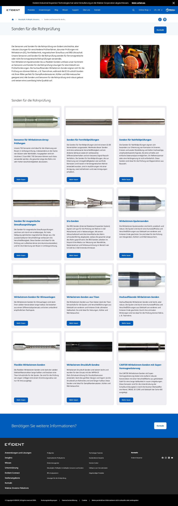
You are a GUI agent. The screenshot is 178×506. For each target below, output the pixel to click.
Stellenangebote (12, 478)
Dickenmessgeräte (53, 463)
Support (75, 10)
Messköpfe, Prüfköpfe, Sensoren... (29, 19)
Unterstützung (11, 467)
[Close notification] (173, 3)
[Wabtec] (170, 10)
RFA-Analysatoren (52, 473)
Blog (56, 10)
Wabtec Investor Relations (17, 488)
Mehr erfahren (138, 3)
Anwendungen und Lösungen (18, 452)
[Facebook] (163, 458)
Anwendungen (44, 10)
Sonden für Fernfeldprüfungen (83, 139)
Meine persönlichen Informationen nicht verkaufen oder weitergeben (115, 500)
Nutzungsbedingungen (49, 500)
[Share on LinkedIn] (164, 19)
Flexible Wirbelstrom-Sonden (29, 364)
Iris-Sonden (73, 221)
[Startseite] (13, 19)
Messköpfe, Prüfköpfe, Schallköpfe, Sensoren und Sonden (65, 468)
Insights (8, 457)
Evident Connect (12, 473)
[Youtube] (172, 458)
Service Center (93, 463)
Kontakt (97, 10)
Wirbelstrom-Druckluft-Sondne (83, 364)
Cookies (84, 500)
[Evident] (13, 10)
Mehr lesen (21, 179)
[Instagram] (166, 458)
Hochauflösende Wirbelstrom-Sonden (139, 296)
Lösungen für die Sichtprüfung (56, 478)
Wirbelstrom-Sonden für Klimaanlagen (34, 296)
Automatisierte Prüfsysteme (56, 458)
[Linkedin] (169, 458)
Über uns (86, 10)
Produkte (31, 10)
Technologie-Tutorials (96, 453)
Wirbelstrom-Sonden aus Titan (83, 296)
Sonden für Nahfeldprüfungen (135, 139)
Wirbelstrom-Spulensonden (133, 221)
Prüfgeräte (50, 453)
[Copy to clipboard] (160, 19)
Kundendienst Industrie (96, 458)
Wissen (65, 10)
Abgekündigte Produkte (96, 473)
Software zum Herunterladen (98, 468)
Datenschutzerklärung (69, 500)
